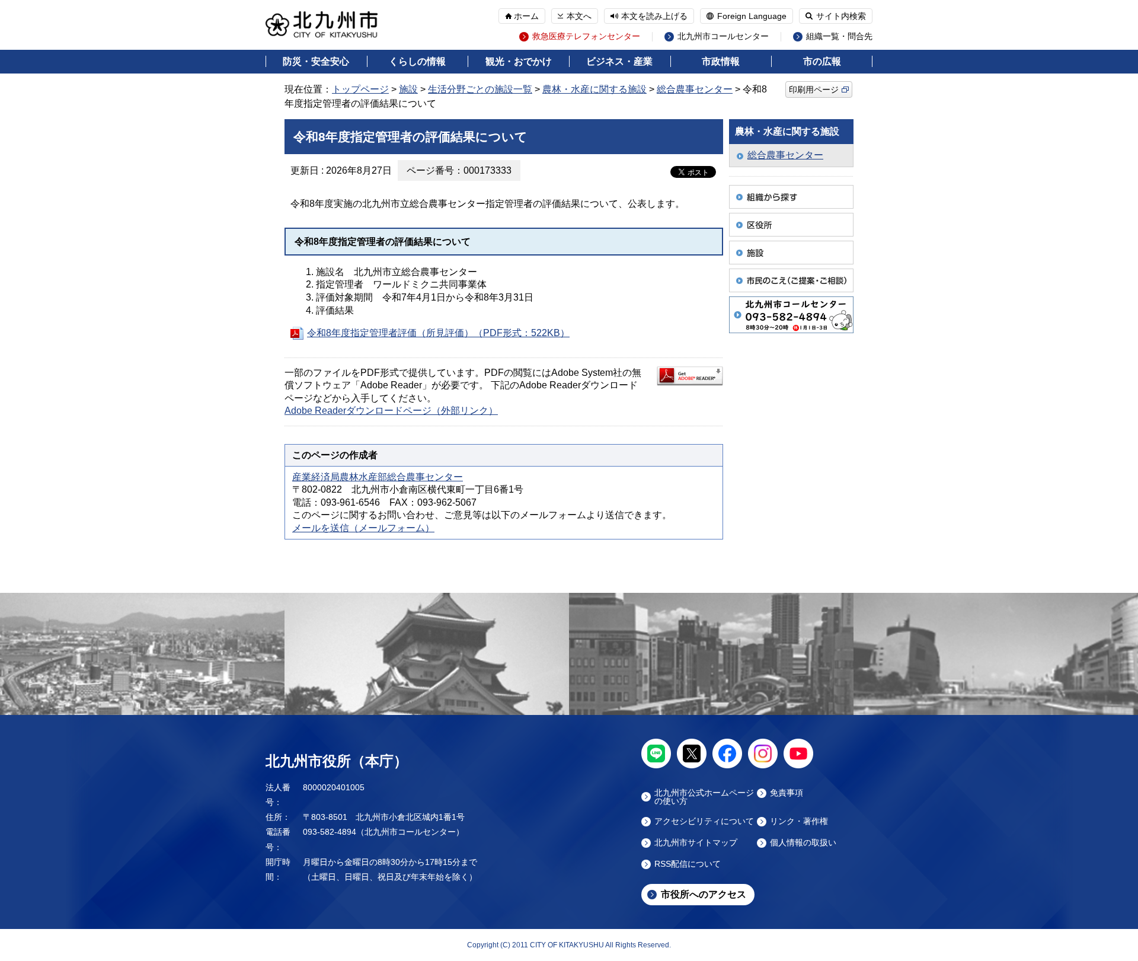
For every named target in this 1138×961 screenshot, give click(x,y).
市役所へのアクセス (703, 894)
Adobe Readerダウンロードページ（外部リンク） (391, 411)
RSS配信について (687, 864)
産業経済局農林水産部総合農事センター (377, 477)
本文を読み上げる (654, 16)
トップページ (360, 89)
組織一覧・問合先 (839, 36)
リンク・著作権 (799, 821)
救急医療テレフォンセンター (586, 36)
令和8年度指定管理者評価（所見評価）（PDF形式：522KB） (438, 333)
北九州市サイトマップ (695, 842)
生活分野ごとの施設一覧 (480, 89)
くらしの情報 (417, 61)
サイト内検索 (841, 16)
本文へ (579, 16)
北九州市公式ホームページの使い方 (704, 796)
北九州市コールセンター (723, 36)
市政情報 (721, 61)
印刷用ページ (814, 89)
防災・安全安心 (316, 61)
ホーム (526, 16)
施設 (408, 89)
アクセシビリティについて (704, 821)
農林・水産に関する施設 (594, 89)
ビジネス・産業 (619, 61)
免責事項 (786, 792)
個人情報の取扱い (803, 842)
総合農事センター (695, 89)
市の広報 (822, 61)
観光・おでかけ (518, 61)
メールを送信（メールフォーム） (363, 528)
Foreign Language (752, 16)
